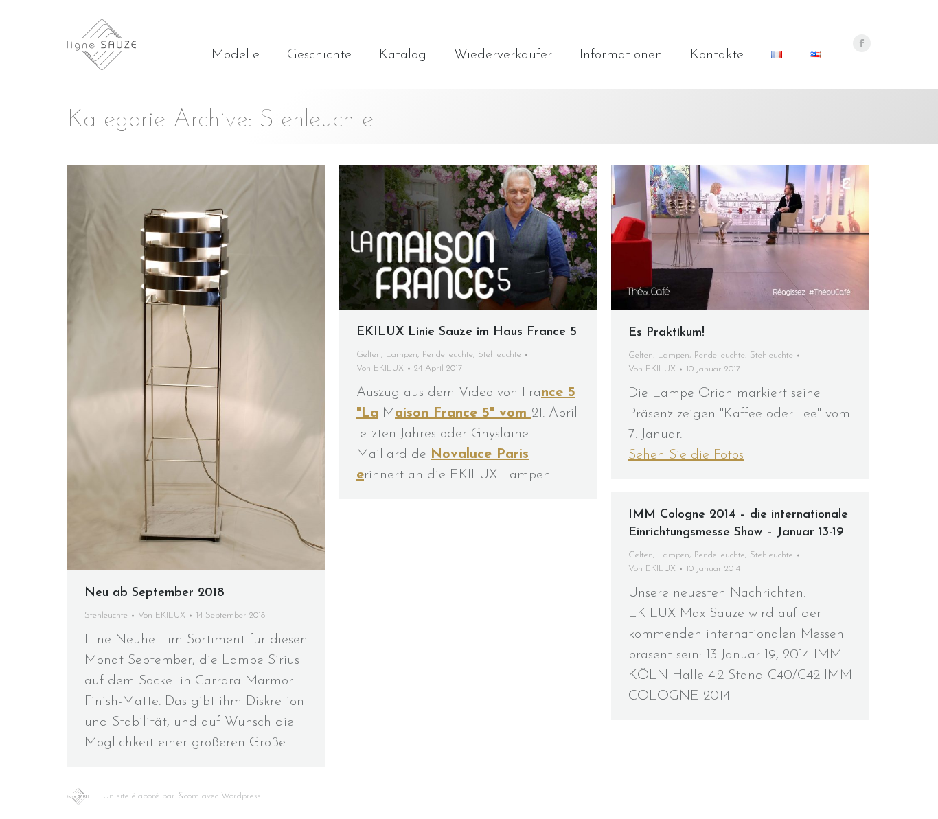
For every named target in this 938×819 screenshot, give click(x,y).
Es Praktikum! (666, 333)
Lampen (401, 354)
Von (161, 615)
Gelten (368, 354)
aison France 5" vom (463, 413)
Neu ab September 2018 (154, 593)
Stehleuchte (106, 615)
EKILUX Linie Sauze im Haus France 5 (466, 332)
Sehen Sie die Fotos (686, 455)
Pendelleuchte (447, 354)
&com (188, 796)
